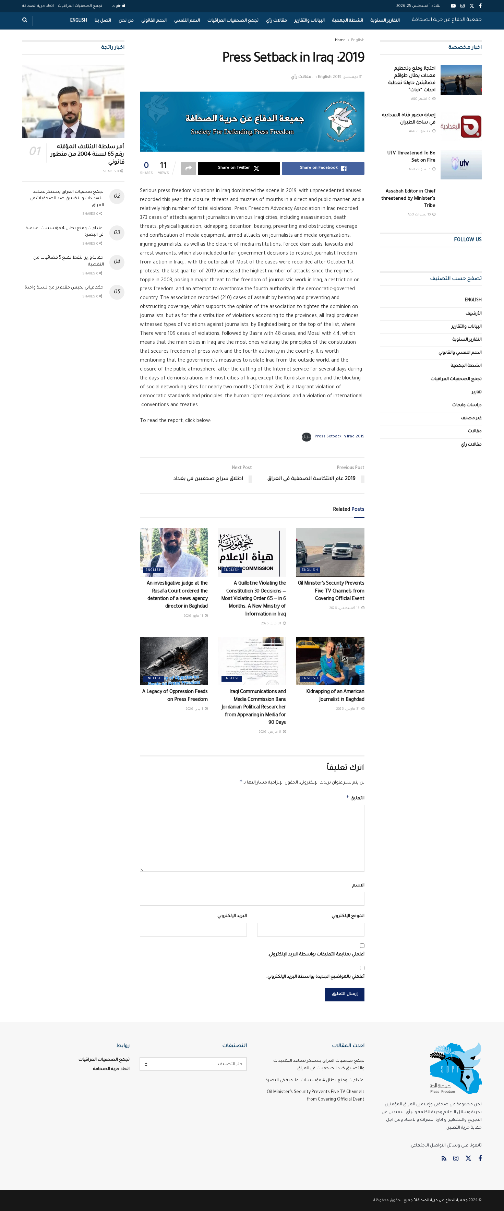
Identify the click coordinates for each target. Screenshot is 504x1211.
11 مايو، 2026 (194, 616)
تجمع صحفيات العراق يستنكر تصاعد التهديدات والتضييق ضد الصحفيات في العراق (67, 199)
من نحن (126, 21)
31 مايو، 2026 (271, 624)
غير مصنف (471, 418)
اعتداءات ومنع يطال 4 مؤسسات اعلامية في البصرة (314, 1080)
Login (116, 6)
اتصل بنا (103, 21)
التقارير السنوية (385, 21)
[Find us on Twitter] (468, 1159)
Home (340, 40)
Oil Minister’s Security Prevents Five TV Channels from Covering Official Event (331, 591)
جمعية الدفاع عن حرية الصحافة (447, 20)
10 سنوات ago (420, 215)
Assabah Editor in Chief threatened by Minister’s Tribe (408, 199)
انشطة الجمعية (347, 21)
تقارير (477, 392)
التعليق (355, 797)
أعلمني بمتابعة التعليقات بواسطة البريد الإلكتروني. (316, 954)
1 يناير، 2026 (195, 709)
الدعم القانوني (154, 21)
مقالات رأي (276, 21)
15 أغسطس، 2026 (345, 608)
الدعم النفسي (187, 21)
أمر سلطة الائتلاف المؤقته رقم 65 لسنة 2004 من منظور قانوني (87, 155)
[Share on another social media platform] (188, 168)
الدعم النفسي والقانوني (460, 353)
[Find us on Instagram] (455, 1159)
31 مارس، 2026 (348, 709)
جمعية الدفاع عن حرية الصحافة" (441, 1200)
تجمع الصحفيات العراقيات (80, 6)
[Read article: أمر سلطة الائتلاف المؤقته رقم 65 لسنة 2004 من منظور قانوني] (73, 101)
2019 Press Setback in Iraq (339, 437)
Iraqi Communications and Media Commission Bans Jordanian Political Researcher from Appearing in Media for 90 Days (254, 708)
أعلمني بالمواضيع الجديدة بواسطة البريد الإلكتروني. (315, 977)
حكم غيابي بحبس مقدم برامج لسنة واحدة (64, 287)
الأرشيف (474, 313)
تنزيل (306, 437)
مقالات (475, 431)
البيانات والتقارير (310, 21)
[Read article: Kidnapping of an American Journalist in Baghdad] (330, 661)
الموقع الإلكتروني (348, 916)
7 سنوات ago (420, 131)
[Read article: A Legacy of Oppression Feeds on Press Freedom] (174, 661)
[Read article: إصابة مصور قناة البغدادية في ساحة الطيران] (461, 126)
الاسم (358, 885)
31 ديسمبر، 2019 (347, 77)
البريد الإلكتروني (232, 916)
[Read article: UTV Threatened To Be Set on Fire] (461, 164)
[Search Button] (24, 21)
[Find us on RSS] (444, 1159)
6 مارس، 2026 (270, 732)
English (78, 21)
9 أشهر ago (421, 99)
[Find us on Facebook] (480, 1159)
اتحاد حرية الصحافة (38, 6)
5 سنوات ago (420, 170)
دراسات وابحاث (467, 405)
